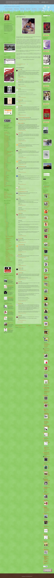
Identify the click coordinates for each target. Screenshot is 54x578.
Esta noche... (9, 291)
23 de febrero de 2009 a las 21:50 (22, 184)
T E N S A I (49, 250)
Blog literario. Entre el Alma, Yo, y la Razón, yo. (47, 275)
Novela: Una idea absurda (7, 170)
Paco (18, 88)
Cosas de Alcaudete (6, 137)
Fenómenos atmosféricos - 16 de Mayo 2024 (49, 285)
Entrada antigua (39, 325)
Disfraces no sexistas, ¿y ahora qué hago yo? (9, 256)
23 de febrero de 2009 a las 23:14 (22, 195)
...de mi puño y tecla (46, 452)
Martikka (19, 143)
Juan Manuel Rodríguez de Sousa (22, 191)
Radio (4, 178)
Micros (5, 163)
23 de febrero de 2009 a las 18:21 (22, 97)
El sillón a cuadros (7, 253)
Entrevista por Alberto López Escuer (10, 329)
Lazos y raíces (46, 288)
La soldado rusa (6, 302)
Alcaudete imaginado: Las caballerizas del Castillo (11, 297)
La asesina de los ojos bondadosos (8, 154)
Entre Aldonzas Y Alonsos (46, 296)
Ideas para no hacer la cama (8, 261)
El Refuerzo (49, 551)
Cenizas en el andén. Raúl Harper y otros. (9, 236)
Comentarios (45, 175)
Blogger (31, 576)
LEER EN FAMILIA (49, 405)
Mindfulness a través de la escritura (49, 258)
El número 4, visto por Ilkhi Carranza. (49, 538)
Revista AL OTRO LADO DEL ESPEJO (46, 426)
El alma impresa (46, 465)
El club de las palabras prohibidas (8, 151)
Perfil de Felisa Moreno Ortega (46, 185)
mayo (6, 231)
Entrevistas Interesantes (6, 152)
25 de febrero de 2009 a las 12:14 (22, 265)
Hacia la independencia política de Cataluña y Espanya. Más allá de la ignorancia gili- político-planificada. (47, 510)
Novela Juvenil (6, 169)
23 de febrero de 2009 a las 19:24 (22, 140)
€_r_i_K (19, 149)
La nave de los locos (46, 359)
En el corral (48, 374)
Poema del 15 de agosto (47, 410)
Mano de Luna (46, 315)
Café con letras (46, 353)
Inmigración (5, 153)
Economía (5, 150)
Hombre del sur (49, 427)
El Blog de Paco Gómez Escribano (47, 457)
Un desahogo (6, 247)
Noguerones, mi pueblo (10, 279)
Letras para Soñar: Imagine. (46, 501)
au (4, 134)
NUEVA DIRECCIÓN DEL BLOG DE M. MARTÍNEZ (46, 423)
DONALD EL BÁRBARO (49, 224)
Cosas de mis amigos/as (6, 139)
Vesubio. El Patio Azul (49, 317)
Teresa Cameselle (46, 268)
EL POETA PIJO (46, 438)
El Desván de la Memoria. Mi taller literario (8, 194)
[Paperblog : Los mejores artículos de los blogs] (45, 566)
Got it (47, 2)
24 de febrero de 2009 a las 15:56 (22, 242)
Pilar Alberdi (45, 242)
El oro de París (45, 491)
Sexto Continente (46, 343)
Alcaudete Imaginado (8, 8)
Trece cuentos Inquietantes (7, 185)
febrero (7, 235)
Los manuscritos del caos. (46, 349)
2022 (5, 204)
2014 (5, 214)
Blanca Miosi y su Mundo (46, 249)
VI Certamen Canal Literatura (8, 254)
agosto (6, 227)
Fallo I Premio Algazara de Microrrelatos (8, 238)
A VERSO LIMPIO (46, 387)
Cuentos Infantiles (6, 144)
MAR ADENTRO (46, 337)
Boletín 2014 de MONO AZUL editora (47, 366)
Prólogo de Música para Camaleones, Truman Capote (47, 351)
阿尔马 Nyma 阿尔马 (20, 123)
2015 (5, 213)
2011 (5, 218)
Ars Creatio (5, 198)
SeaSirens (19, 281)
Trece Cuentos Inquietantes (46, 535)
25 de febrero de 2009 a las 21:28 (22, 320)
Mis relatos (22, 8)
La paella (6, 250)
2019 (5, 208)
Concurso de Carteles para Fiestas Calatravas (11, 286)
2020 (5, 207)
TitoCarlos (19, 69)
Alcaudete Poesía (46, 471)
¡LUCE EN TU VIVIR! (48, 277)
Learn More (43, 2)
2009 (5, 221)
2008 (5, 264)
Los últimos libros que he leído (49, 467)
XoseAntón (19, 105)
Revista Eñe (5, 191)
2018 (5, 209)
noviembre (7, 223)
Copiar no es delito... (49, 530)
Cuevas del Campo (6, 146)
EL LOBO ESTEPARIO (45, 507)
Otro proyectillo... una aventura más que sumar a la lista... (47, 449)
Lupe (18, 174)
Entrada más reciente (18, 325)
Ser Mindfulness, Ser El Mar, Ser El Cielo (49, 340)
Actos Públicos (34, 8)
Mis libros (5, 166)
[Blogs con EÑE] (47, 571)
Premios (5, 176)
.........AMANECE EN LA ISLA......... (46, 441)
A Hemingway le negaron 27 (46, 309)
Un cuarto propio (46, 379)
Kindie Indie (45, 432)
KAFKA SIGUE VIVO (49, 211)
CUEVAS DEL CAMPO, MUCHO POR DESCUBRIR (46, 414)
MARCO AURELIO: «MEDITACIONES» (49, 245)
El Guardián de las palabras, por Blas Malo (49, 312)
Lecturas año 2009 (7, 260)
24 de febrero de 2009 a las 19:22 (22, 251)
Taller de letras (46, 421)
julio (6, 228)
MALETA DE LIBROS (47, 234)
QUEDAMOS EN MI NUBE (46, 330)
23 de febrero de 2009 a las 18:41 (22, 120)
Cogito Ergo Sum (46, 215)
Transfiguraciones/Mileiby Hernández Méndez (24, 117)
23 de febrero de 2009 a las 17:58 (22, 77)
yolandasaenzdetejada (47, 391)
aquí (7, 127)
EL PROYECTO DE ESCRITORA (46, 255)
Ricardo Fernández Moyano (21, 166)
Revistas (5, 183)
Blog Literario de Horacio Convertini (46, 550)
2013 (5, 216)
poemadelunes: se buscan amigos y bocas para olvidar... (46, 392)
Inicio (29, 325)
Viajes (4, 186)
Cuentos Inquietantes (6, 145)
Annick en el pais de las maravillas (46, 494)
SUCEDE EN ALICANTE (49, 304)
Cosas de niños (41, 8)
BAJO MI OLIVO (46, 526)
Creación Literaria (6, 142)
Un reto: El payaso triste (8, 242)
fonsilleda (19, 315)
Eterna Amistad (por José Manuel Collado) (49, 298)
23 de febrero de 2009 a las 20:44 (22, 172)
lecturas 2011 (5, 159)
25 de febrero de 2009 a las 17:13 (22, 279)
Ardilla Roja (19, 132)
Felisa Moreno (20, 79)
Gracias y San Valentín (8, 246)
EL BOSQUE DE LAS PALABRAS (47, 488)
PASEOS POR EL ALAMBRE (46, 561)
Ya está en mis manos (10, 305)
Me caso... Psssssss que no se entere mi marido (9, 249)
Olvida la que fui (7, 257)
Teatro (4, 184)
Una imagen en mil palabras (8, 245)
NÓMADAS (45, 373)
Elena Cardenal (20, 238)
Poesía (5, 174)
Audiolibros (5, 135)
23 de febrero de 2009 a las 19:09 (22, 130)
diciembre (7, 222)
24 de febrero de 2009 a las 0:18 (22, 205)
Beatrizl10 (19, 254)
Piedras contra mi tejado (46, 410)
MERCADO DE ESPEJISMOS (46, 222)
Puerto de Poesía (46, 321)
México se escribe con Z (49, 503)
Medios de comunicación (7, 162)
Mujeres (5, 167)
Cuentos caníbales (6, 143)
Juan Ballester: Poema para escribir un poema (46, 388)
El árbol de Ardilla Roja (46, 282)
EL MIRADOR (46, 209)
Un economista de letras (46, 563)
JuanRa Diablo (20, 272)
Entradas (45, 173)
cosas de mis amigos (6, 138)
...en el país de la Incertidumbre (46, 395)
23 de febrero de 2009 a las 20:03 (22, 157)
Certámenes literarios (6, 136)
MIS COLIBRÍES (49, 522)
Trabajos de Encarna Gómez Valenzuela (46, 201)
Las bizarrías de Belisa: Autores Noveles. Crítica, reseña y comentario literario (47, 480)
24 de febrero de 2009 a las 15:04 (22, 235)
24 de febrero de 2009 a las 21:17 (22, 257)
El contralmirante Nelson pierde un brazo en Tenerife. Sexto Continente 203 (47, 345)
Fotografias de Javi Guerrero (46, 514)
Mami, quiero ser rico (7, 240)
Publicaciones (16, 8)
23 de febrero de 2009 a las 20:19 (22, 164)
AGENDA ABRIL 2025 (49, 263)
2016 (5, 212)
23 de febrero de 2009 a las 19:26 (22, 147)
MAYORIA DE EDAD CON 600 (49, 230)
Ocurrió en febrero (46, 302)
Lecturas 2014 (5, 161)
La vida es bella (46, 488)
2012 (5, 217)
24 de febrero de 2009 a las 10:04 (22, 210)
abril (6, 232)
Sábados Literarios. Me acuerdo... (10, 323)
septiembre (7, 226)
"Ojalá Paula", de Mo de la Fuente (48, 434)
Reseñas (5, 182)
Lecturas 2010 (5, 158)
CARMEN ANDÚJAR (21, 244)
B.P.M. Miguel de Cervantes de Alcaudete (46, 403)
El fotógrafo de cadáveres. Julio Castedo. (49, 483)
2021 (5, 205)
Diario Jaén (28, 8)
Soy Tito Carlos (46, 528)
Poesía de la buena (6, 175)
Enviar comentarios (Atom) (22, 327)
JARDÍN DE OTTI (49, 442)
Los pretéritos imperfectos (46, 542)
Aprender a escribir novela (46, 447)
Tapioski (19, 160)
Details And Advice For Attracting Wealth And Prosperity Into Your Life (47, 454)
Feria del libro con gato (49, 361)
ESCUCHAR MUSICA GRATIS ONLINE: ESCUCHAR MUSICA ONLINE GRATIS (46, 558)
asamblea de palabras (47, 193)
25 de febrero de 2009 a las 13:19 (22, 270)
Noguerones (5, 168)
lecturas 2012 (5, 160)
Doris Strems (45, 520)
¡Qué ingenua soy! (7, 241)
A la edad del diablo (46, 228)
